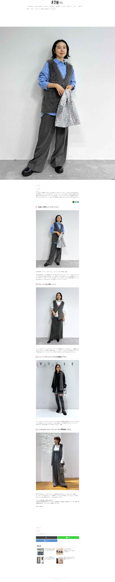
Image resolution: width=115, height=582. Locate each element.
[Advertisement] (57, 18)
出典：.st (113, 179)
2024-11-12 (38, 185)
